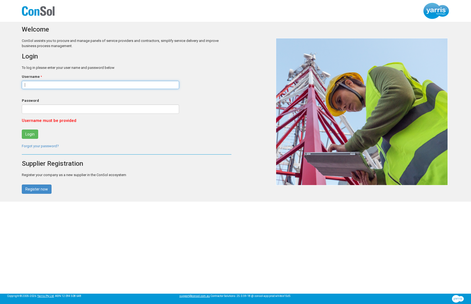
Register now (36, 189)
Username (31, 77)
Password (30, 101)
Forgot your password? (40, 146)
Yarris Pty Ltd (45, 295)
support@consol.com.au (194, 295)
